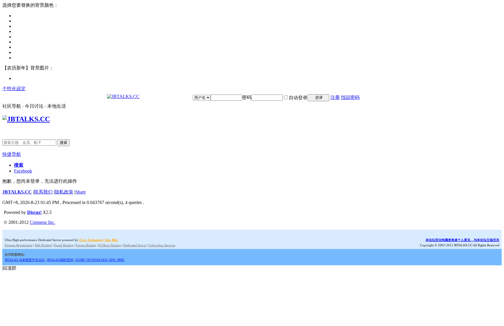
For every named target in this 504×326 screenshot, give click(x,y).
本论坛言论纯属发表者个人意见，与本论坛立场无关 (462, 240)
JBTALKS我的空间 (60, 260)
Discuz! (34, 212)
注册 (335, 97)
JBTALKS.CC (17, 191)
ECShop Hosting (110, 245)
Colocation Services (162, 245)
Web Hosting (43, 245)
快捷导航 (11, 154)
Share (80, 191)
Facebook (23, 170)
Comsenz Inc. (42, 222)
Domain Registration (18, 245)
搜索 (63, 142)
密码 (246, 97)
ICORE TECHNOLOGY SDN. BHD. (100, 260)
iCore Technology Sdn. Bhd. (98, 240)
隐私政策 (64, 191)
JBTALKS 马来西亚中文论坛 (25, 260)
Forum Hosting (86, 245)
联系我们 (43, 191)
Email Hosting (64, 245)
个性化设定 (14, 88)
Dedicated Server (134, 245)
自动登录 (298, 97)
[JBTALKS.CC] (123, 96)
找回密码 (350, 97)
